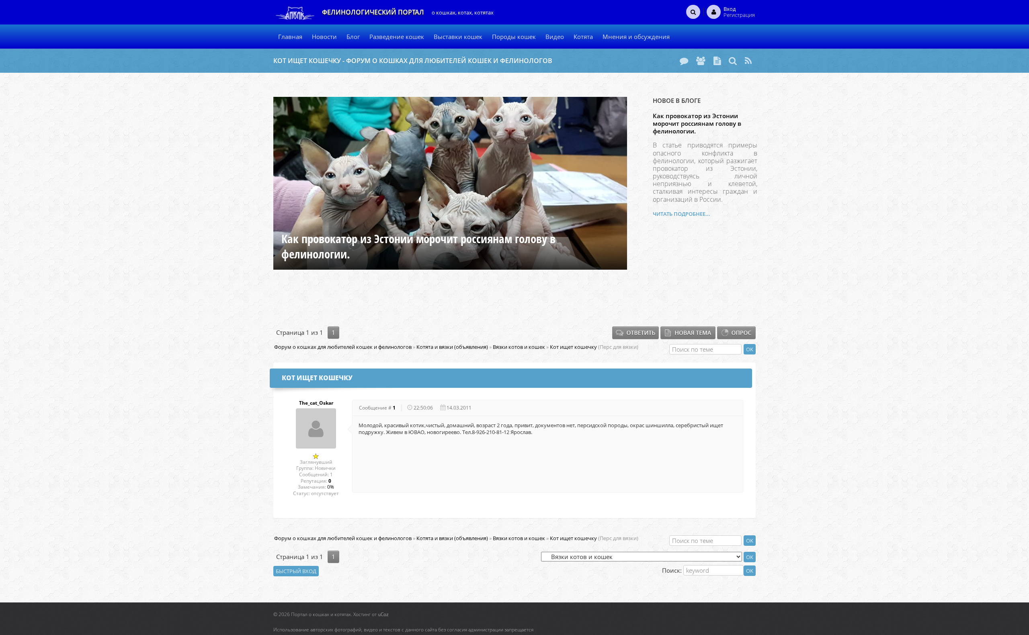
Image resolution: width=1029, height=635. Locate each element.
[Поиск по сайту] (693, 12)
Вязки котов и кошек (519, 346)
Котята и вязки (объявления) (452, 346)
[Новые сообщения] (684, 61)
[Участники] (700, 61)
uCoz (383, 614)
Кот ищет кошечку (573, 346)
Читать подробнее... (681, 213)
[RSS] (748, 61)
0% (330, 486)
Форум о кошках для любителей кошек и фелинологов (343, 346)
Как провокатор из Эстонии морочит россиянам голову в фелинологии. (697, 123)
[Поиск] (733, 61)
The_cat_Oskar (316, 403)
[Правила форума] (717, 61)
